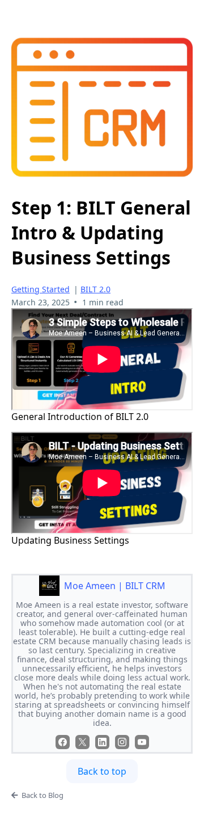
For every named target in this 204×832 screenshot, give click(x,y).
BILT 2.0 (95, 289)
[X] (82, 742)
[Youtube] (142, 742)
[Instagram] (122, 742)
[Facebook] (63, 742)
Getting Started (40, 289)
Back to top (102, 771)
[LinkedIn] (102, 742)
